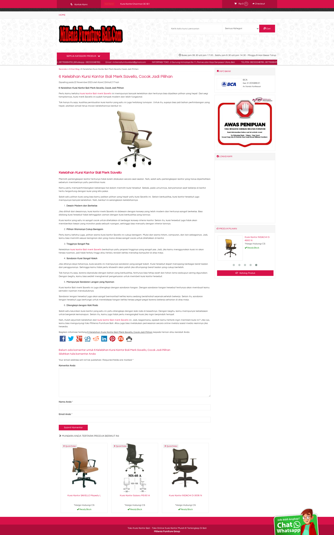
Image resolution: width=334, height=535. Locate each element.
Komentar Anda (67, 365)
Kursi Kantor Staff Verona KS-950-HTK (138, 4)
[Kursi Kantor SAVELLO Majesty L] (84, 468)
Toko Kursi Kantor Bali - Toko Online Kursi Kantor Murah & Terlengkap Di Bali (167, 528)
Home (62, 15)
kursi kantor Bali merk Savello (95, 93)
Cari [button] (268, 28)
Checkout (259, 4)
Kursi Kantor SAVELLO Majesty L (84, 495)
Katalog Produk (247, 273)
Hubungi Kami (85, 510)
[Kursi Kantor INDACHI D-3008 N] (185, 468)
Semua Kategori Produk (81, 56)
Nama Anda (65, 402)
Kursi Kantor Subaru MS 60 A (135, 495)
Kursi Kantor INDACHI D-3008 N (185, 495)
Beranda (63, 69)
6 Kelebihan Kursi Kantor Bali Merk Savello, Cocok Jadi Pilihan (116, 76)
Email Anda (65, 414)
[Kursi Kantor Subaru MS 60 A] (135, 468)
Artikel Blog (74, 69)
